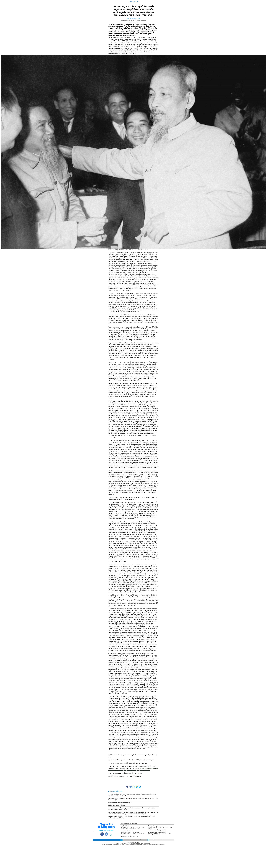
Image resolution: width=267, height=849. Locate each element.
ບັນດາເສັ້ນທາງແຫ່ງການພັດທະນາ (106, 830)
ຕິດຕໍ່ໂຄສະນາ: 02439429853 (157, 840)
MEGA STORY (134, 2)
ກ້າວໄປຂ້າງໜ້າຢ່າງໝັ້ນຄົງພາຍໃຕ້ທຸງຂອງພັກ (117, 805)
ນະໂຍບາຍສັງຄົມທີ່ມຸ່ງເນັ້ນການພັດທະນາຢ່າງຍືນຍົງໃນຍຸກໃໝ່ (119, 802)
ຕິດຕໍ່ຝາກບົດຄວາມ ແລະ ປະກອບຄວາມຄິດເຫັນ (133, 840)
